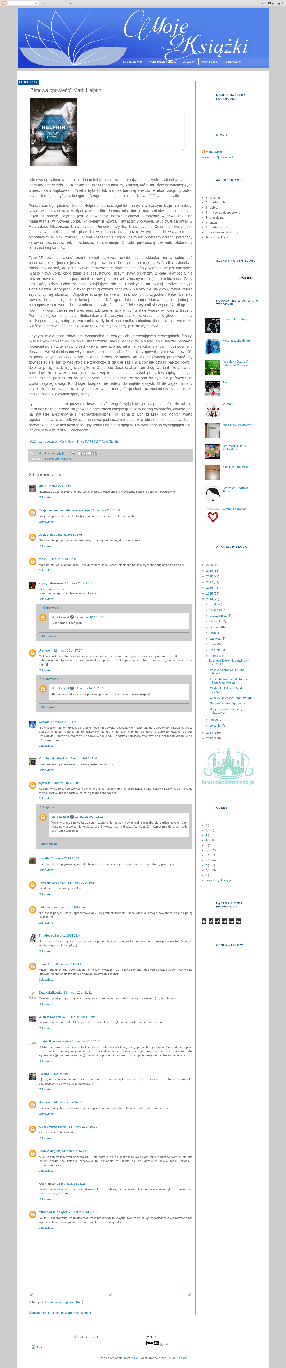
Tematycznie (232, 61)
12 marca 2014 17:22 (65, 721)
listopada (216, 609)
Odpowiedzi (51, 607)
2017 (210, 582)
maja (213, 644)
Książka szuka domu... (237, 340)
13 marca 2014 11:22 (78, 992)
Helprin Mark (53, 458)
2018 (210, 576)
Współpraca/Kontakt (162, 61)
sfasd (43, 559)
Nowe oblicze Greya (236, 319)
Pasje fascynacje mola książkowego (64, 510)
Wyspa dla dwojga (235, 508)
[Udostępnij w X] (88, 453)
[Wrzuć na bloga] (84, 453)
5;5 (207, 850)
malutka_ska (48, 907)
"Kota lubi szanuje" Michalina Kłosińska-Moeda (228, 681)
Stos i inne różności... (237, 466)
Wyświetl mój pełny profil (218, 157)
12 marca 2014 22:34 (67, 935)
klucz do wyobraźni (52, 882)
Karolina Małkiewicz (53, 758)
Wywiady (189, 61)
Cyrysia (44, 721)
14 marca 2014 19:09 (83, 1126)
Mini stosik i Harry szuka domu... (234, 447)
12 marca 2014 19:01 (65, 858)
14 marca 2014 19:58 (76, 1151)
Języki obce (209, 61)
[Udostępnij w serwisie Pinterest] (96, 453)
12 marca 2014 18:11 (89, 816)
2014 (210, 599)
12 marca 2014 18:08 (65, 783)
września (216, 621)
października (218, 615)
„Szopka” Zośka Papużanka (227, 703)
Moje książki (60, 617)
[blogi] (37, 1347)
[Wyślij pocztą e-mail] (80, 453)
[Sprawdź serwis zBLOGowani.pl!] (86, 1337)
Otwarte (67, 458)
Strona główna (132, 61)
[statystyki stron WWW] (152, 1344)
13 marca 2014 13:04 (81, 1016)
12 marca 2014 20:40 (72, 907)
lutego (214, 719)
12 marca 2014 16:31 (62, 559)
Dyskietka (46, 534)
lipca (213, 632)
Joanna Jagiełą (50, 1151)
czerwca (216, 638)
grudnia (215, 604)
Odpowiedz (46, 497)
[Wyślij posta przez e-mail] (73, 453)
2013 (210, 732)
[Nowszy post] (31, 1295)
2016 (210, 587)
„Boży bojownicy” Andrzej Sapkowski (225, 710)
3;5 (207, 830)
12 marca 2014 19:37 (82, 882)
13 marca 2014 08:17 (68, 964)
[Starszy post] (189, 1295)
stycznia (215, 725)
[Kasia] (44, 1073)
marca (214, 655)
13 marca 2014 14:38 (86, 1041)
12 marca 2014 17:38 (83, 758)
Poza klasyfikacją (216, 880)
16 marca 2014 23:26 (71, 1183)
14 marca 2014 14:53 (68, 1102)
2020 (210, 564)
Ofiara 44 (229, 403)
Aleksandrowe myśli (53, 1126)
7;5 (207, 870)
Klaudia (44, 858)
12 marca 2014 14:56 (59, 485)
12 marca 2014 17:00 (79, 583)
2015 (210, 593)
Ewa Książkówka (50, 992)
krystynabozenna (51, 583)
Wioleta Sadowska (52, 1016)
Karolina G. (131, 1357)
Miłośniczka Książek (53, 1212)
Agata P (44, 783)
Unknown (45, 650)
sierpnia (215, 627)
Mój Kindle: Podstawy (237, 424)
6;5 (207, 860)
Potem (227, 382)
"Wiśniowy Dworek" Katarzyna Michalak (236, 363)
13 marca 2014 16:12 (64, 1073)
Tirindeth (45, 935)
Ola (41, 485)
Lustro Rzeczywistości (55, 1041)
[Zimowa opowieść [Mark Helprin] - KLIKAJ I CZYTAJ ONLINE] (74, 441)
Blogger (181, 1357)
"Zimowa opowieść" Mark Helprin (231, 697)
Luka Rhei (46, 964)
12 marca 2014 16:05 (68, 534)
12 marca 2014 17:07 (68, 650)
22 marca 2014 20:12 (83, 1212)
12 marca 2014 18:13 (89, 617)
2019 (210, 570)
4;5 (207, 840)
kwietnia (215, 650)
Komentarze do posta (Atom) (64, 1302)
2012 (210, 738)
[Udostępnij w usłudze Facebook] (92, 453)
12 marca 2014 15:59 (105, 510)
